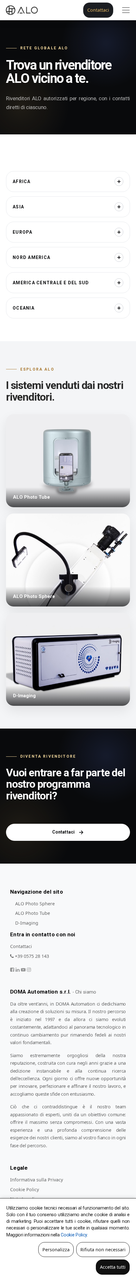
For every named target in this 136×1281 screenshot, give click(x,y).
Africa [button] (22, 181)
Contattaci (98, 10)
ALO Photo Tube (32, 913)
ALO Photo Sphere (35, 904)
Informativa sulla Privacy (36, 1180)
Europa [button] (23, 232)
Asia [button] (18, 206)
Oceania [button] (23, 308)
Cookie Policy (24, 1189)
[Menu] (126, 10)
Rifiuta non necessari (103, 1250)
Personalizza (56, 1250)
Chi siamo (85, 992)
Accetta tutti (113, 1267)
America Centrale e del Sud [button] (51, 282)
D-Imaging (26, 923)
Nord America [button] (31, 257)
